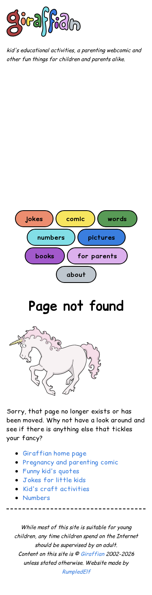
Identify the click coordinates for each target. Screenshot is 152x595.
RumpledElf (76, 572)
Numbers (36, 497)
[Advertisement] (76, 136)
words (117, 218)
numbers (51, 237)
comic (75, 218)
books (44, 255)
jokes (34, 218)
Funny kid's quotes (51, 470)
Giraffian (92, 554)
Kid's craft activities (56, 488)
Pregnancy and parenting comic (70, 462)
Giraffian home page (54, 453)
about (76, 274)
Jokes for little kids (54, 479)
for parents (97, 255)
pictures (101, 237)
